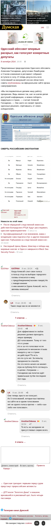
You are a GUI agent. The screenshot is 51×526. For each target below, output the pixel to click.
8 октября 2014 (8, 62)
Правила (41, 465)
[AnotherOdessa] (8, 325)
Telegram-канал (17, 519)
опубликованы (14, 83)
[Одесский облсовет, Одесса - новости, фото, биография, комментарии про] (7, 212)
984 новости (18, 215)
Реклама (25, 44)
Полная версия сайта (8, 516)
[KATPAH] (5, 268)
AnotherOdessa (25, 326)
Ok (36, 523)
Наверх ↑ (7, 468)
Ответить (16, 295)
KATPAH (15, 268)
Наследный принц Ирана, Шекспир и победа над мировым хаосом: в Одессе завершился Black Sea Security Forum (25, 249)
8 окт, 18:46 (21, 303)
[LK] (6, 303)
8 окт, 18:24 (27, 268)
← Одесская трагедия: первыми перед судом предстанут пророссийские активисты (22, 485)
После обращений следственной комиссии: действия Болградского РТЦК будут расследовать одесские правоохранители (24, 228)
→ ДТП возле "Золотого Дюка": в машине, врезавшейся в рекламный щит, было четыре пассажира (22, 495)
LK (12, 303)
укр (42, 27)
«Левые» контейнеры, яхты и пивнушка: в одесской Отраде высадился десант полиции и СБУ (37, 19)
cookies (28, 523)
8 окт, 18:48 (18, 393)
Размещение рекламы (25, 516)
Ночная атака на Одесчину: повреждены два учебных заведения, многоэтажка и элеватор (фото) (12, 19)
